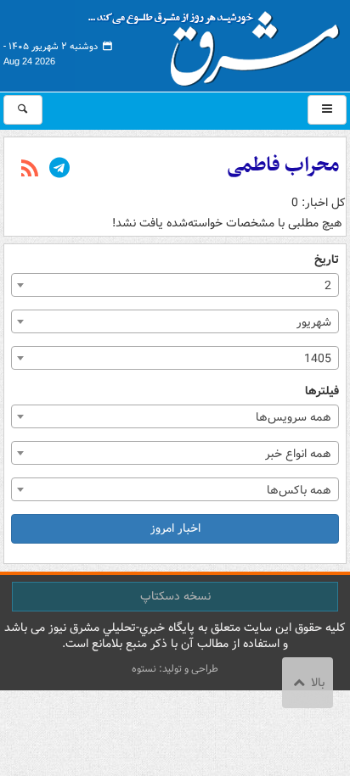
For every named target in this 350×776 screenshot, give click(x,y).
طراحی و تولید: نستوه (175, 669)
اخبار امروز (175, 528)
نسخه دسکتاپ (175, 596)
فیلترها (322, 391)
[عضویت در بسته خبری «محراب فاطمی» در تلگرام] (59, 169)
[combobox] (175, 285)
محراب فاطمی (283, 165)
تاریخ (326, 260)
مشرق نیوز (219, 42)
